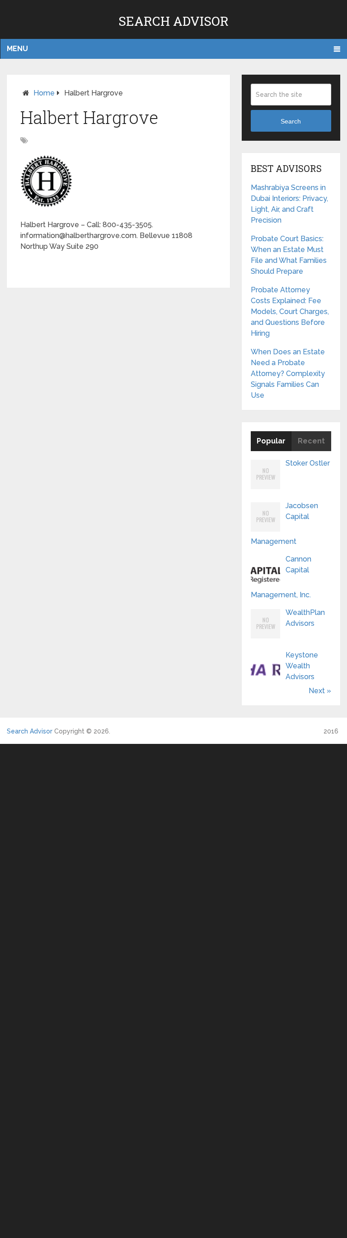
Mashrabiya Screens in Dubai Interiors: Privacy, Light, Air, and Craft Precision (289, 203)
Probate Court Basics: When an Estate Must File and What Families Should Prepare (289, 255)
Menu (17, 48)
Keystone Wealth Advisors (302, 666)
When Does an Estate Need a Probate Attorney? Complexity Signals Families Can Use (288, 374)
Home (44, 93)
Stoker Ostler (308, 463)
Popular (271, 441)
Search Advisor (173, 21)
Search (291, 121)
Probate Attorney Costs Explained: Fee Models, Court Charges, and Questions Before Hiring (290, 312)
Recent (311, 441)
